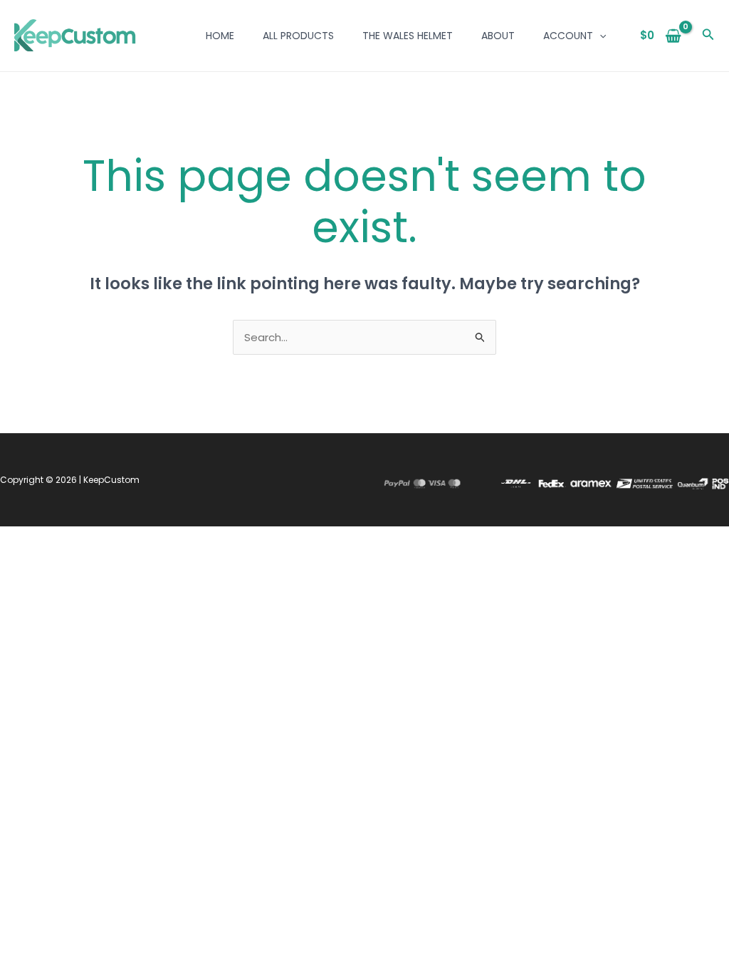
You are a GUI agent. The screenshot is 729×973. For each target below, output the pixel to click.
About (498, 35)
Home (220, 35)
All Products (298, 35)
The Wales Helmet (407, 35)
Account (568, 35)
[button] (599, 35)
